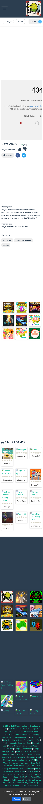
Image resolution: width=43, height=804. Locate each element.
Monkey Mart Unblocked (14, 760)
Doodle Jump (34, 734)
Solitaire (11, 751)
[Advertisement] (21, 52)
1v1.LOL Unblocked (19, 726)
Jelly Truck (7, 754)
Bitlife (22, 777)
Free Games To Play (20, 783)
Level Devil (7, 757)
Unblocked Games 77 (13, 785)
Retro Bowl (25, 763)
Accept (17, 799)
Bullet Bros (8, 748)
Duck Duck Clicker (32, 754)
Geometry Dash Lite (16, 746)
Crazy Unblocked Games (28, 731)
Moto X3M (30, 760)
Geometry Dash (24, 743)
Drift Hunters (35, 737)
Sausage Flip (8, 771)
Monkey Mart (34, 757)
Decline (26, 799)
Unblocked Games (23, 240)
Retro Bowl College (21, 765)
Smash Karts (20, 771)
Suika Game (14, 777)
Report (9, 155)
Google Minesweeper (23, 748)
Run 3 (37, 768)
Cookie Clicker (10, 731)
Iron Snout (37, 751)
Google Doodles (33, 746)
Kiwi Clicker (18, 754)
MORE (33, 21)
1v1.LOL (6, 726)
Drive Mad (7, 740)
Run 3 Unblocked (27, 768)
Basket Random (15, 729)
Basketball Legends (30, 729)
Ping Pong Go (35, 783)
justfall (12, 780)
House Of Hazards (24, 751)
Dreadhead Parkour (21, 737)
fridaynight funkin (23, 780)
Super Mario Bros (20, 757)
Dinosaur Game (20, 734)
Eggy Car (27, 740)
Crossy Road (8, 734)
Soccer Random (32, 771)
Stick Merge (21, 774)
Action (6, 245)
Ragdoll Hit (7, 737)
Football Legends (10, 743)
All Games (7, 240)
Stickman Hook (9, 774)
